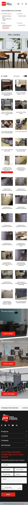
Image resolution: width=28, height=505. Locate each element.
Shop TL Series (8, 333)
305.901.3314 (21, 25)
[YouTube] (13, 425)
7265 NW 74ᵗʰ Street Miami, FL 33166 (7, 27)
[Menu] (18, 3)
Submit (8, 494)
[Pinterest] (9, 425)
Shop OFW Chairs (9, 394)
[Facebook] (1, 425)
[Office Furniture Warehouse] (7, 3)
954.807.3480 (22, 16)
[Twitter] (5, 425)
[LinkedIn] (16, 425)
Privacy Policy (21, 503)
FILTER (5, 76)
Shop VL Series (8, 364)
